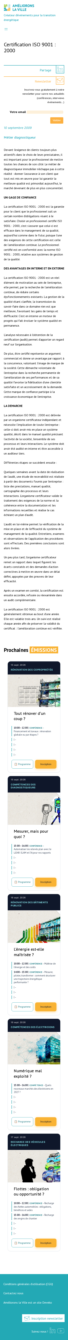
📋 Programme (22, 764)
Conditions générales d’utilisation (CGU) (28, 1284)
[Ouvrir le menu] (6, 29)
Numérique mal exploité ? (28, 1073)
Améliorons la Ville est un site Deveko (27, 1302)
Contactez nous (13, 1293)
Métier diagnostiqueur (20, 137)
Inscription (45, 764)
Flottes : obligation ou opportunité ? (31, 1191)
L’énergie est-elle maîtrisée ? (29, 952)
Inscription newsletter (46, 1318)
